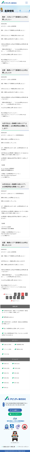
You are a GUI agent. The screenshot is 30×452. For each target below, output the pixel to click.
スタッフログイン (16, 414)
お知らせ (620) (7, 344)
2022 (6, 373)
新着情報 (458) (20, 344)
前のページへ (8, 294)
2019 (16, 378)
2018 (6, 382)
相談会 (22, 135)
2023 (17, 368)
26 (22, 297)
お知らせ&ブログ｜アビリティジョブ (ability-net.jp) (13, 61)
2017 (16, 382)
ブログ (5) (6, 354)
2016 (6, 387)
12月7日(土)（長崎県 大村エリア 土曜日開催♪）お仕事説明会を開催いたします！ (15, 126)
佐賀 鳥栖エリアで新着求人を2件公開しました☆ (15, 244)
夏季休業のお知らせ (9, 317)
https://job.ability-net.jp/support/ (8, 175)
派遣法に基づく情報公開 (9, 446)
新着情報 (14, 26)
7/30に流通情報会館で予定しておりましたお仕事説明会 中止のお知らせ (15, 334)
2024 (6, 368)
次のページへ (16, 300)
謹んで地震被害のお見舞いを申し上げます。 (14, 328)
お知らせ (10, 26)
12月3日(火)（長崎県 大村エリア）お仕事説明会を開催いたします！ (14, 185)
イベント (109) (7, 349)
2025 (16, 363)
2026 (6, 363)
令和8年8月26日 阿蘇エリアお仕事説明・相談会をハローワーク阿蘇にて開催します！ (15, 311)
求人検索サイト (16, 410)
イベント (14, 135)
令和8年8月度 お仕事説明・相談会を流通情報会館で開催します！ (15, 322)
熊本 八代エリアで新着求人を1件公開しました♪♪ (15, 18)
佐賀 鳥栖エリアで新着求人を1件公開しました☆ (15, 71)
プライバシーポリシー (23, 446)
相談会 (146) (20, 349)
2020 (6, 378)
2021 (16, 373)
